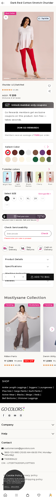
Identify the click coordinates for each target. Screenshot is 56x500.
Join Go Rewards (28, 127)
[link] (5, 495)
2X (35, 198)
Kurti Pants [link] (35, 391)
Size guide (43, 194)
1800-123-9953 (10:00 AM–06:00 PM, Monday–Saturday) (28, 453)
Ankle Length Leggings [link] (14, 387)
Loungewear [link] (45, 387)
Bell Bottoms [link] (9, 398)
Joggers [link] (33, 387)
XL (28, 198)
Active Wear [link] (8, 394)
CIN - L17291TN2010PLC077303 (18, 463)
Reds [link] (37, 394)
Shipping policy (34, 479)
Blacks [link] (20, 394)
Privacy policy (29, 475)
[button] (7, 90)
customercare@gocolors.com (19, 448)
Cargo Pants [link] (20, 391)
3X (42, 198)
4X (7, 204)
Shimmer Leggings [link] (28, 398)
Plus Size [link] (7, 391)
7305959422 (10, 459)
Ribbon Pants (10, 356)
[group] (8, 152)
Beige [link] (29, 394)
